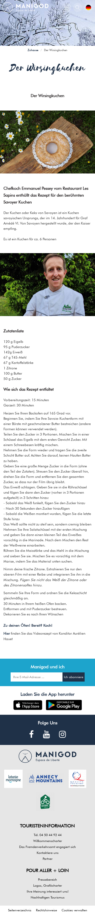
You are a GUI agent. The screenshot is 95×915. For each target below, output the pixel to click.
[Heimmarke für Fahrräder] (45, 801)
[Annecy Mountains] (45, 778)
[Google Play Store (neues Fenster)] (64, 705)
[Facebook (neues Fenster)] (31, 734)
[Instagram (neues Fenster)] (62, 734)
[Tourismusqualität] (77, 778)
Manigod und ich (48, 666)
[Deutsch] (88, 7)
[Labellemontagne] (13, 778)
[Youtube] (46, 734)
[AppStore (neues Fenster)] (27, 705)
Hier (6, 633)
